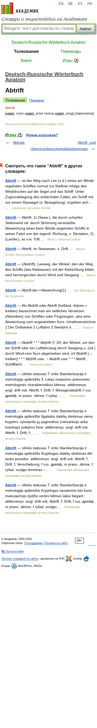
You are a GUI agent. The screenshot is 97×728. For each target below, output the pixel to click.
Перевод (36, 100)
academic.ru (20, 8)
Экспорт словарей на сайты (19, 558)
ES (80, 4)
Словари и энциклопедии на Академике (44, 19)
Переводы (71, 51)
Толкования (26, 51)
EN (61, 4)
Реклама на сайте (56, 543)
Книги (26, 60)
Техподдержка (33, 543)
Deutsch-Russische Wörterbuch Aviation (49, 42)
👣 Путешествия (12, 551)
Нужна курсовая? (42, 135)
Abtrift (10, 181)
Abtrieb (19, 142)
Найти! (85, 29)
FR (89, 4)
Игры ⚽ (71, 60)
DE (70, 4)
